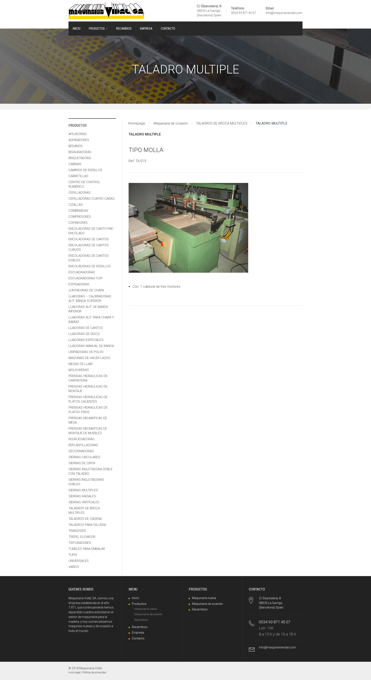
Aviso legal (74, 672)
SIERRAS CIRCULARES (84, 457)
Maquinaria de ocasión (171, 123)
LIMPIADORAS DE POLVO (85, 352)
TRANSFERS (77, 531)
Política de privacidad (94, 672)
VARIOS (73, 567)
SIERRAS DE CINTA (81, 463)
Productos (139, 603)
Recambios (141, 619)
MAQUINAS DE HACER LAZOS (89, 358)
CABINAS (74, 164)
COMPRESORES (79, 217)
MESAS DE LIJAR (80, 364)
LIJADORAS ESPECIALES (85, 340)
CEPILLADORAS (79, 193)
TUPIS (72, 555)
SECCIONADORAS (81, 451)
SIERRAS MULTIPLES (83, 490)
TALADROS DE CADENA (85, 519)
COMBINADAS (78, 211)
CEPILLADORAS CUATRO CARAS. (91, 199)
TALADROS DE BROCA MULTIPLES (221, 123)
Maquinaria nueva (145, 608)
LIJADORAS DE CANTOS (85, 328)
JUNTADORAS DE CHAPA (86, 290)
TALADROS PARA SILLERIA (87, 525)
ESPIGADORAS (78, 284)
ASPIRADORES (78, 140)
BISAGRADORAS (79, 152)
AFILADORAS (77, 134)
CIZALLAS (75, 205)
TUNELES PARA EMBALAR (86, 549)
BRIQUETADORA (79, 158)
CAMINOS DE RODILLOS (85, 170)
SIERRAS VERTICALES (83, 502)
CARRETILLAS (78, 176)
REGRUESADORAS (81, 439)
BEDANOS (75, 146)
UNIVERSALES (78, 561)
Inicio (135, 598)
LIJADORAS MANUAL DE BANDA (91, 346)
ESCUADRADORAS (81, 272)
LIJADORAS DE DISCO (84, 334)
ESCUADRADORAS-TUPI (85, 278)
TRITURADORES (79, 543)
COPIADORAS (78, 223)
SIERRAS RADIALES (82, 496)
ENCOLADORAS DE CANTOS (88, 239)
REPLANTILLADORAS (83, 445)
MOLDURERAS (78, 370)
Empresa (138, 632)
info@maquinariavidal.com (284, 13)
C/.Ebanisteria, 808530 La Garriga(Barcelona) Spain (271, 602)
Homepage (136, 123)
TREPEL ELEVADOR (81, 537)
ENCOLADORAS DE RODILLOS (89, 266)
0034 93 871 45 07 (243, 13)
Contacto (138, 638)
